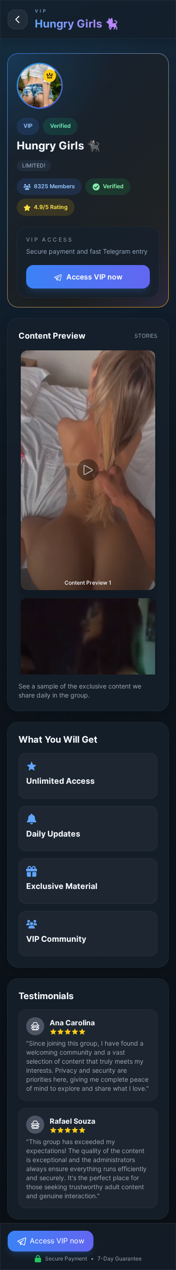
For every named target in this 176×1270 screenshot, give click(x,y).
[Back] (18, 19)
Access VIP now (93, 276)
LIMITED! (34, 165)
